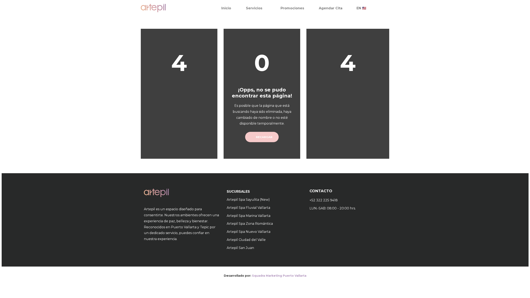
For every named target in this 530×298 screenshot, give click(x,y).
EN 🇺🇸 (361, 8)
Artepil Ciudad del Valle (246, 240)
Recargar (263, 137)
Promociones (292, 8)
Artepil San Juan (240, 248)
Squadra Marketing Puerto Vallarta (279, 276)
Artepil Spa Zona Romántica (250, 224)
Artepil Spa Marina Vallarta (248, 216)
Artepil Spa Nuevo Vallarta (248, 232)
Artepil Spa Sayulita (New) (248, 200)
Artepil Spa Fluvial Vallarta (248, 208)
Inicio (226, 8)
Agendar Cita (330, 8)
